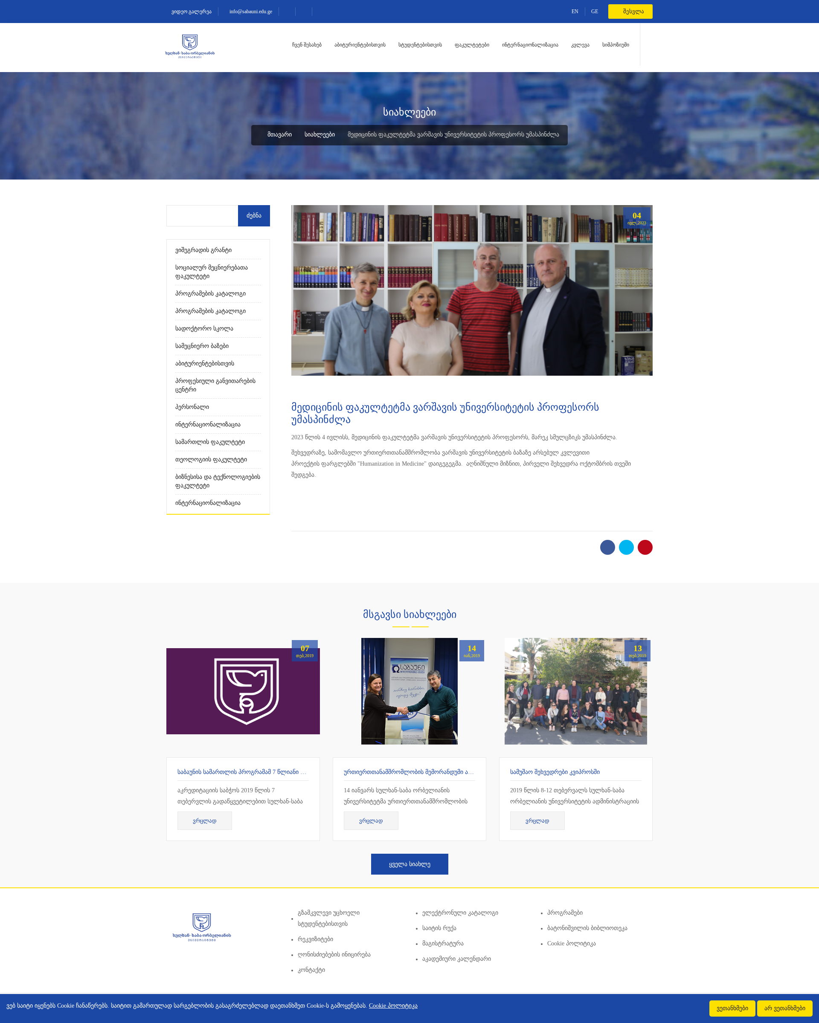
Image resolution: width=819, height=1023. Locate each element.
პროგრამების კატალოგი (210, 293)
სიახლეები (320, 134)
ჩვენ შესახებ (307, 45)
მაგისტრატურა (443, 943)
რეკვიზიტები (315, 939)
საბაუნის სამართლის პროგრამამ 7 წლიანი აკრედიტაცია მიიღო (267, 772)
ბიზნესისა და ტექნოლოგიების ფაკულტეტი (217, 481)
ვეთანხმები (732, 1008)
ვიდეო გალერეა (191, 11)
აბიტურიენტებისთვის (360, 45)
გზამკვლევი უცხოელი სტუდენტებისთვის (329, 918)
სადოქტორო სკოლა (204, 328)
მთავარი (279, 134)
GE (594, 11)
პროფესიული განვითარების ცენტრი (215, 385)
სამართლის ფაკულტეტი (210, 442)
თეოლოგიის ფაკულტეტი (211, 459)
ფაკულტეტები (472, 45)
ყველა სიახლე (409, 864)
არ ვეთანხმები (784, 1008)
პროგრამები (565, 913)
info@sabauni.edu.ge (250, 11)
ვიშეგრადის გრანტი (203, 250)
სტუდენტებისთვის (420, 45)
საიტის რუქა (439, 928)
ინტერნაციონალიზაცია (530, 45)
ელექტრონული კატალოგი (460, 913)
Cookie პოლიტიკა (571, 943)
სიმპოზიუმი (615, 45)
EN (575, 11)
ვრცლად (205, 820)
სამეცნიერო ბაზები (202, 346)
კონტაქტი (311, 970)
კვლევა (580, 45)
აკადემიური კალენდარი (456, 959)
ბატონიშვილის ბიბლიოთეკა (587, 928)
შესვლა (633, 11)
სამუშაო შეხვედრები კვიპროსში (555, 772)
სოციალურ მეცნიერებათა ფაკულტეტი (211, 271)
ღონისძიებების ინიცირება (334, 954)
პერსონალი (192, 407)
